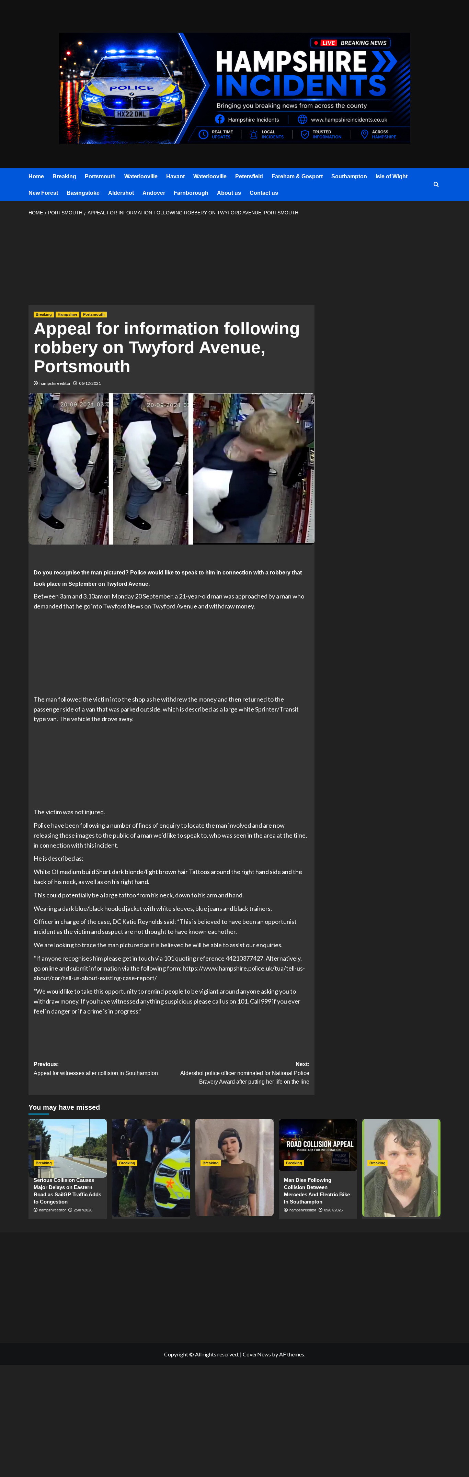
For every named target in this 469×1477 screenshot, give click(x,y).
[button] (436, 184)
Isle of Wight (392, 176)
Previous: (96, 1068)
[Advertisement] (171, 262)
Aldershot (121, 193)
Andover (153, 193)
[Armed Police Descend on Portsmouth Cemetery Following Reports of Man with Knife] (151, 1145)
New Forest (43, 193)
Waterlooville (141, 176)
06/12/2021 (90, 383)
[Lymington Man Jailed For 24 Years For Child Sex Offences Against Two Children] (401, 1145)
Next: (244, 1073)
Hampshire (67, 314)
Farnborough (191, 193)
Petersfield (249, 176)
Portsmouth (100, 176)
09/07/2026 (333, 1210)
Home (36, 176)
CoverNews (257, 1354)
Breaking (64, 176)
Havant (175, 176)
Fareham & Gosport (297, 176)
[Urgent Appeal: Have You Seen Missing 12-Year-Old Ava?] (234, 1145)
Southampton (349, 176)
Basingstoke (83, 193)
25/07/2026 (83, 1210)
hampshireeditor (55, 383)
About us (229, 193)
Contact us (264, 193)
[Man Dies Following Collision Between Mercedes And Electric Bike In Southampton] (318, 1145)
